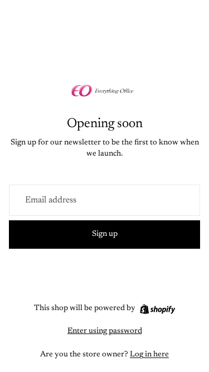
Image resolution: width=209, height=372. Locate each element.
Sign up (105, 234)
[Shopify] (157, 309)
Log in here (149, 355)
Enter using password (104, 331)
